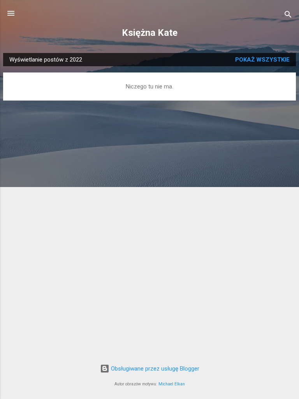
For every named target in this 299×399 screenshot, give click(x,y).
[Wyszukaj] (288, 16)
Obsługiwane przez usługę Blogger (154, 368)
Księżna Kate (150, 32)
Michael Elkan (171, 384)
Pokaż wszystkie (262, 59)
